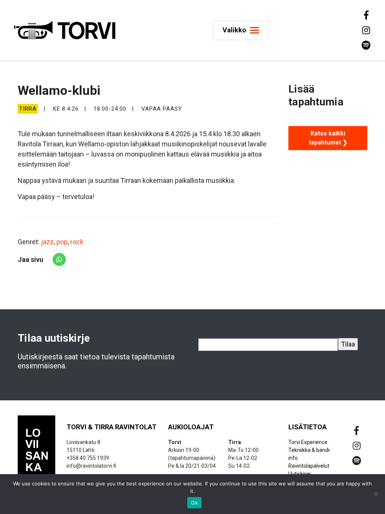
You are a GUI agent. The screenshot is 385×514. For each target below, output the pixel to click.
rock (76, 242)
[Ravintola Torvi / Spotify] (365, 45)
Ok (194, 503)
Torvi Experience (307, 442)
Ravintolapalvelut (308, 466)
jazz (47, 242)
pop (62, 242)
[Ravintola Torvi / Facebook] (365, 15)
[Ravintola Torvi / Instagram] (365, 30)
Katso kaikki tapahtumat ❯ (328, 138)
